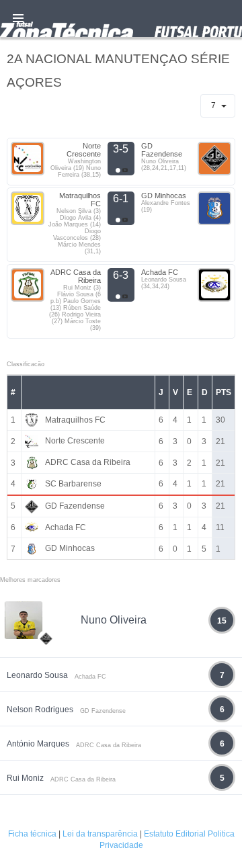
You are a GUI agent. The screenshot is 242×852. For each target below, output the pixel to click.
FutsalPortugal (121, 18)
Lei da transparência (100, 834)
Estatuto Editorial (175, 834)
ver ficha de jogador (46, 678)
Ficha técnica (32, 834)
